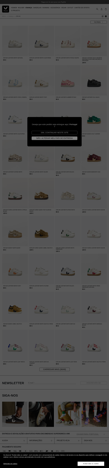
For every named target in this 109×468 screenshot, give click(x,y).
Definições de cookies (10, 464)
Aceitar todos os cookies (91, 464)
